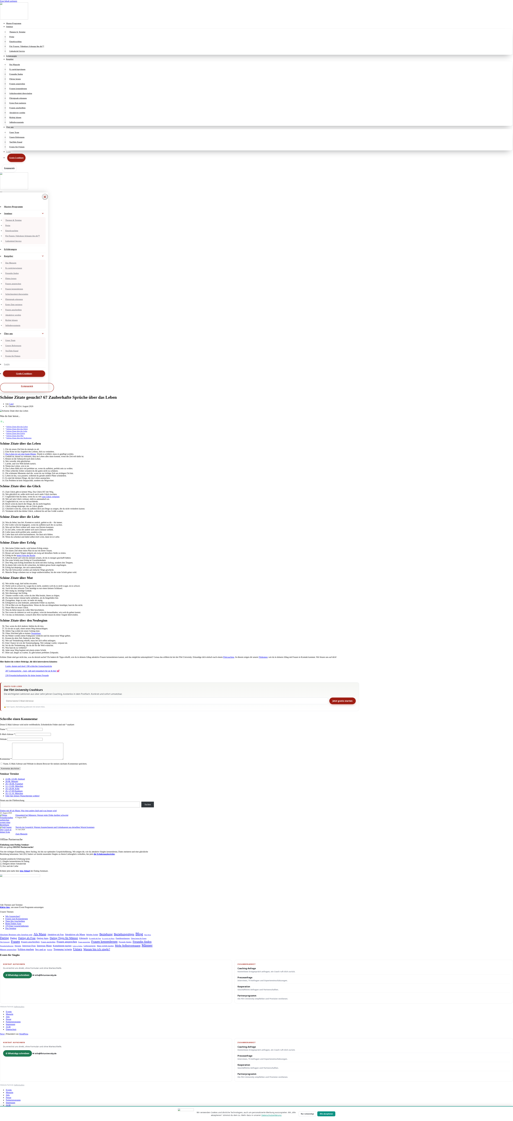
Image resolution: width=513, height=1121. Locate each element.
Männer (147, 945)
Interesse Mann (44, 945)
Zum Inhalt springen (8, 1)
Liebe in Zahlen (77, 946)
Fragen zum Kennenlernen (16, 919)
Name (3, 729)
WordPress (23, 1034)
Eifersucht (83, 938)
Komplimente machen (62, 946)
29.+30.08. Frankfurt (14, 784)
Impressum (10, 1024)
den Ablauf (25, 871)
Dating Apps (42, 938)
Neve (2, 1034)
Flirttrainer (263, 657)
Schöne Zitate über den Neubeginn (19, 438)
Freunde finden (125, 942)
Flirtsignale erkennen (18, 98)
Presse (8, 1019)
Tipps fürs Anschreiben (15, 921)
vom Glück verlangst (50, 496)
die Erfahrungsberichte (104, 854)
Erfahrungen (11, 56)
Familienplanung (123, 938)
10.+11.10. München (14, 793)
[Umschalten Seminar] (43, 213)
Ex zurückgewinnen (17, 69)
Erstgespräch (9, 168)
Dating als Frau (27, 938)
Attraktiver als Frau (55, 934)
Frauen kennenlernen (18, 89)
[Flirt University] (256, 11)
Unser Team (14, 132)
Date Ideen (147, 935)
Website (3, 739)
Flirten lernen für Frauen (138, 938)
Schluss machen (26, 949)
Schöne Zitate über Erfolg (15, 433)
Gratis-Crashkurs (16, 158)
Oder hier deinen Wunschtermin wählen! (22, 796)
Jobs (8, 1017)
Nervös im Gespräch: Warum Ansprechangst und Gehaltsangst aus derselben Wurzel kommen (54, 827)
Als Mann (40, 934)
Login (8, 152)
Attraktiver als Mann (75, 934)
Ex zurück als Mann (108, 938)
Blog (139, 934)
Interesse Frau (29, 945)
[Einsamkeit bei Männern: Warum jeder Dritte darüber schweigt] (6, 820)
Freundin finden (16, 74)
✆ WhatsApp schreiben (17, 975)
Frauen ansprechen (17, 84)
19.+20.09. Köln (12, 788)
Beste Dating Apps (13, 923)
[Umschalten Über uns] (43, 334)
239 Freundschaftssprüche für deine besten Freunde (27, 675)
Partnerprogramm (263, 997)
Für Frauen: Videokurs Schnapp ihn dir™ (26, 46)
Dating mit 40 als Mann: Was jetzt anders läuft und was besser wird (28, 811)
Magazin (9, 1014)
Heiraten (18, 946)
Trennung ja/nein (62, 949)
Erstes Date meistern (17, 103)
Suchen (148, 804)
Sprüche (49, 950)
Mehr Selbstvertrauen (127, 945)
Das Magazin (14, 65)
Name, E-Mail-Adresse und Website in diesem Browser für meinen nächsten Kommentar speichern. (45, 764)
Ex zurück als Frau (95, 938)
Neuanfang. (36, 633)
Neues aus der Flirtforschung (12, 800)
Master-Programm (13, 23)
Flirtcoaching (228, 657)
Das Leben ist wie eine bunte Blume (20, 454)
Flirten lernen (15, 79)
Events (9, 1011)
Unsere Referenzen (16, 137)
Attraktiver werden (17, 113)
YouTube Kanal (15, 142)
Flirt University (5, 942)
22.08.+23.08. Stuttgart (15, 779)
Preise (11, 37)
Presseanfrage (263, 979)
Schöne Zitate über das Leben (17, 427)
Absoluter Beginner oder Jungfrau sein (16, 934)
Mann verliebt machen (105, 946)
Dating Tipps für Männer (64, 938)
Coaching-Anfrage (266, 970)
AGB (8, 1027)
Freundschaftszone (6, 946)
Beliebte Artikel (92, 935)
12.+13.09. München (14, 786)
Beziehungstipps (124, 934)
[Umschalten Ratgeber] (43, 256)
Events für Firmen (16, 147)
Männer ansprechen (8, 949)
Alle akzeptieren (326, 1114)
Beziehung (106, 934)
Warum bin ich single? (96, 949)
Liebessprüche (90, 946)
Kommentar (6, 759)
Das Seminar (10, 928)
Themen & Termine (17, 32)
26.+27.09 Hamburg (14, 791)
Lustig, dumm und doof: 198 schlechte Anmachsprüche (28, 666)
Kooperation (258, 988)
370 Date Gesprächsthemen (17, 926)
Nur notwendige (307, 1114)
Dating (4, 938)
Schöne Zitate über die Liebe (16, 431)
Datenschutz (11, 1029)
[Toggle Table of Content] (2, 422)
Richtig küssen (15, 118)
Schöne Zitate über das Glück (17, 429)
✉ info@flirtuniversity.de (44, 975)
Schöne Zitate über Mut (15, 436)
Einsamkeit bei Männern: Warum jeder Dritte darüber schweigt (41, 815)
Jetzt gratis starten (343, 700)
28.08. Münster (11, 781)
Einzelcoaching (15, 42)
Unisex (77, 949)
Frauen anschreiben (17, 108)
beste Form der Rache (26, 555)
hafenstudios (19, 1006)
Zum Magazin (21, 834)
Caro (11, 404)
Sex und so (40, 949)
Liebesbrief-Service (17, 51)
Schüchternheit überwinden (20, 93)
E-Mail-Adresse (7, 734)
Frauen (15, 941)
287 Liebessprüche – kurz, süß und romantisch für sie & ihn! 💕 (32, 671)
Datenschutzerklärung (271, 1115)
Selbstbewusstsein (16, 122)
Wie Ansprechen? (12, 916)
